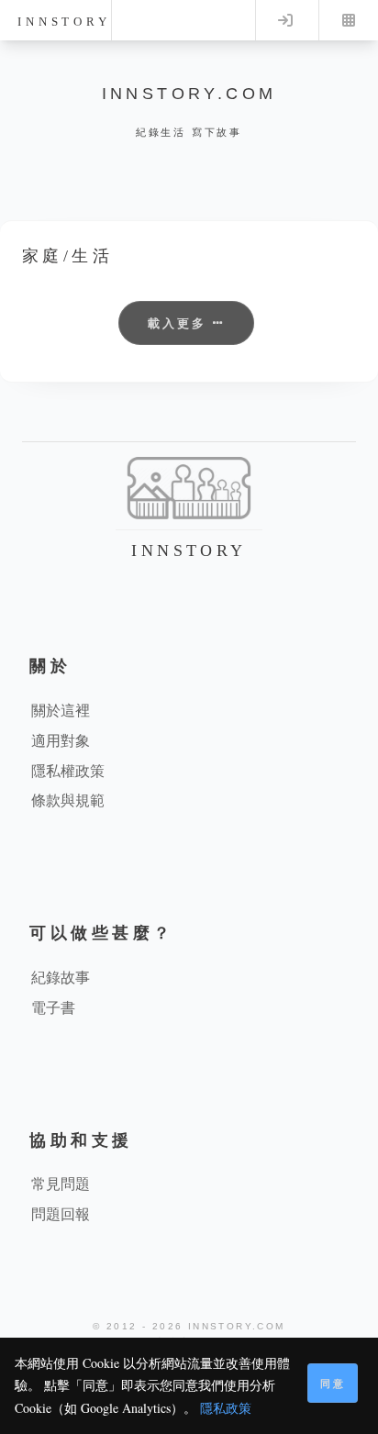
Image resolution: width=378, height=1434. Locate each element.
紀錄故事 (60, 976)
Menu (348, 20)
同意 (333, 1383)
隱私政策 (225, 1408)
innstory (63, 21)
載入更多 (180, 323)
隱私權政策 (68, 770)
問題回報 (60, 1213)
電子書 (53, 1007)
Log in (285, 20)
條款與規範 (68, 799)
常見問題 (60, 1183)
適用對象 (60, 740)
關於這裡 (60, 709)
